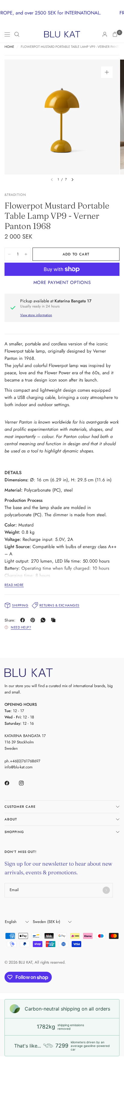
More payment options (62, 282)
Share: (10, 620)
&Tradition (15, 194)
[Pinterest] (34, 620)
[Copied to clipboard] (54, 620)
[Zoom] (107, 72)
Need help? (21, 627)
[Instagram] (25, 783)
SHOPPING (14, 831)
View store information (36, 315)
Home (9, 46)
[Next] (72, 179)
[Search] (17, 34)
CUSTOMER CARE (20, 806)
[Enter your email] (106, 890)
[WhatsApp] (44, 620)
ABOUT (11, 819)
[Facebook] (23, 620)
